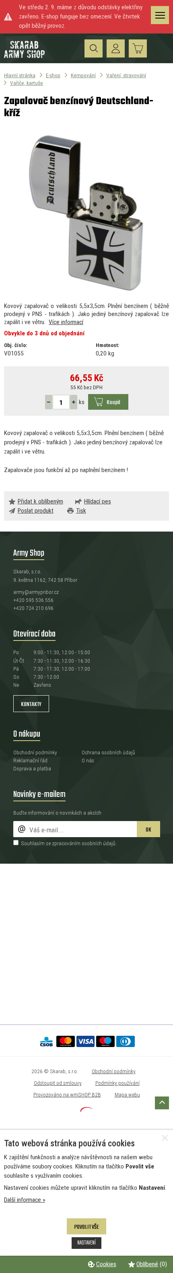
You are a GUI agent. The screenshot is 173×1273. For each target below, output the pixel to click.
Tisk (81, 510)
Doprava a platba (32, 768)
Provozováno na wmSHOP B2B (67, 1094)
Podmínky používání (117, 1083)
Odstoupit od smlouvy (58, 1083)
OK (148, 830)
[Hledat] (93, 48)
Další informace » (24, 1199)
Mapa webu (127, 1094)
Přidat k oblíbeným (40, 501)
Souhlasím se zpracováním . (69, 843)
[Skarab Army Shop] (25, 56)
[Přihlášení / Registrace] (116, 48)
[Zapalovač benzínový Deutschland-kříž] (86, 211)
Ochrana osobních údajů (108, 752)
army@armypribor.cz (36, 592)
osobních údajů (98, 843)
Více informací (66, 322)
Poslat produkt (36, 510)
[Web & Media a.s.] (86, 1110)
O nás (88, 760)
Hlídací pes (97, 501)
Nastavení (86, 1242)
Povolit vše (86, 1227)
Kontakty (31, 704)
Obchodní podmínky (35, 752)
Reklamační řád (30, 760)
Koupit (113, 402)
